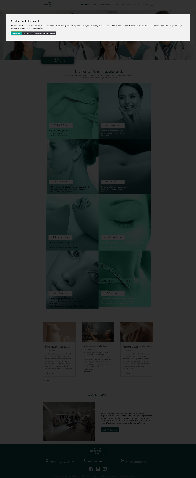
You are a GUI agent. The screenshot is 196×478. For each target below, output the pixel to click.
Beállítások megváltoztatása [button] (45, 33)
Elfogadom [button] (16, 33)
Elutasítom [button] (27, 33)
